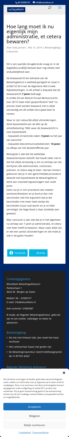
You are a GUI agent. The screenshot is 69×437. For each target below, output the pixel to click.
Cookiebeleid (25, 432)
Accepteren (34, 406)
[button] (64, 372)
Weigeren (34, 416)
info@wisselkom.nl (25, 302)
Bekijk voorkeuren (34, 425)
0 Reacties (12, 51)
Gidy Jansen (19, 47)
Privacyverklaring (40, 432)
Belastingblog (52, 47)
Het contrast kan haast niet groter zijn (30, 346)
